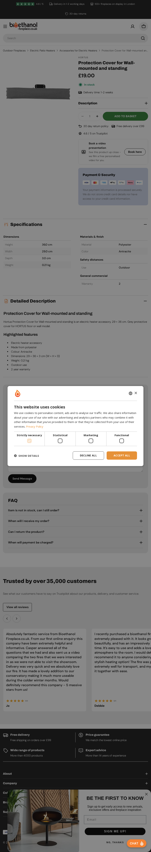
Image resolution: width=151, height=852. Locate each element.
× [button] (135, 393)
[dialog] (75, 426)
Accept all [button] (122, 455)
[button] (26, 455)
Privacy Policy (34, 426)
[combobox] (130, 393)
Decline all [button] (88, 455)
